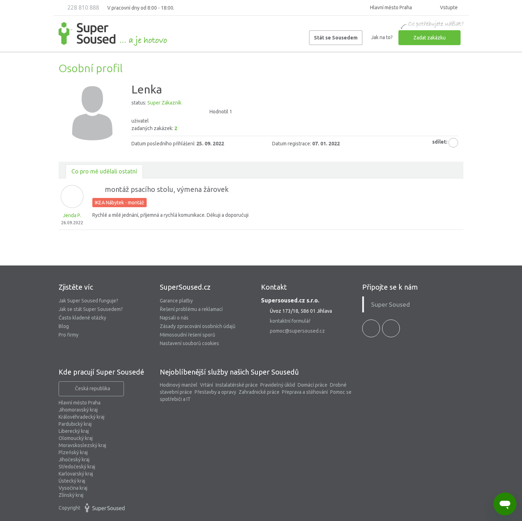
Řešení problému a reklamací (191, 309)
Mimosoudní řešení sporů (187, 335)
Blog (64, 326)
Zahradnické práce (259, 392)
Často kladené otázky (82, 318)
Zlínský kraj (71, 495)
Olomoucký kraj (76, 438)
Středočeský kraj (77, 466)
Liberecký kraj (74, 431)
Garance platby (176, 301)
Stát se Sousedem (336, 38)
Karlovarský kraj (76, 474)
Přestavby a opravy (215, 392)
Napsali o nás (174, 318)
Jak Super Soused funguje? (88, 301)
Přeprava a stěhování (305, 392)
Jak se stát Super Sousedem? (91, 309)
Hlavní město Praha (79, 402)
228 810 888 (82, 7)
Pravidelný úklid (277, 385)
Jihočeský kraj (74, 459)
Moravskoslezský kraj (82, 445)
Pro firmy (68, 335)
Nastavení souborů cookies (189, 343)
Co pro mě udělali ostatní (104, 171)
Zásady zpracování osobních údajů (197, 326)
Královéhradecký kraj (81, 417)
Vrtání (206, 385)
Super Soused (390, 304)
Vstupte (448, 7)
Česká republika (92, 388)
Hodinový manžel (178, 385)
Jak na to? (382, 37)
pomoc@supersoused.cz (297, 331)
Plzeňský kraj (73, 452)
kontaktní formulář (290, 321)
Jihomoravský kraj (78, 410)
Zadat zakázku (429, 38)
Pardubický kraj (75, 424)
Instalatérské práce (237, 385)
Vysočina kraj (73, 488)
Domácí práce (312, 385)
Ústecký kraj (72, 481)
